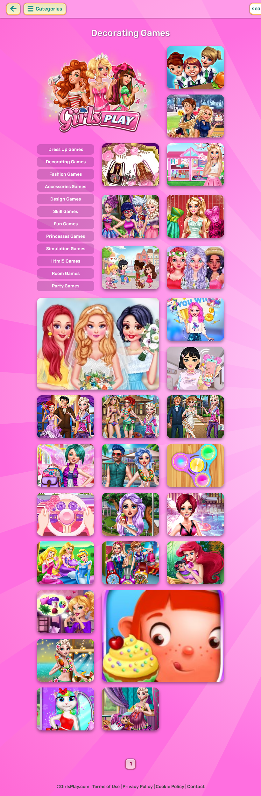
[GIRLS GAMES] (98, 91)
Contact (196, 786)
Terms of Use (106, 786)
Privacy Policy (138, 786)
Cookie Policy (170, 786)
